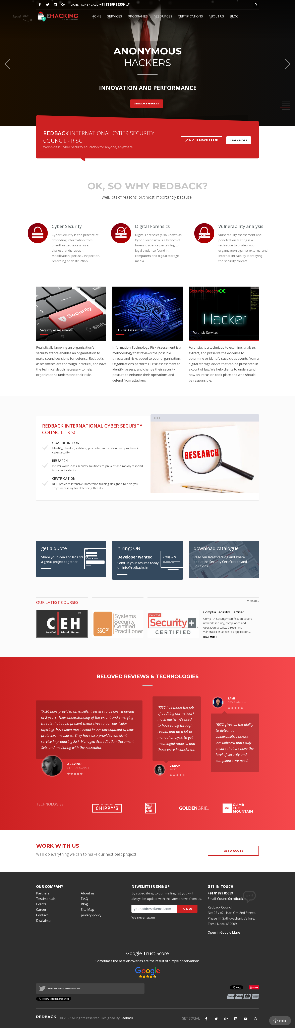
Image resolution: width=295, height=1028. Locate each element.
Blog (84, 904)
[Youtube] (245, 1018)
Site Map (87, 909)
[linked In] (235, 1018)
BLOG (234, 16)
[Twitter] (47, 4)
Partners (42, 893)
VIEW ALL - (253, 600)
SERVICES (114, 16)
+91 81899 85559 (112, 4)
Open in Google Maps (224, 932)
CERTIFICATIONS (190, 16)
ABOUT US (216, 16)
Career (41, 909)
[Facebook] (39, 4)
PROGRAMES (138, 16)
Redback (126, 1018)
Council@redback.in (231, 898)
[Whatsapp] (255, 1018)
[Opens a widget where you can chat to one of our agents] (280, 1021)
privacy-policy (91, 915)
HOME (96, 16)
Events (41, 904)
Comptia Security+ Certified (223, 612)
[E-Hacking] (57, 15)
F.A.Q (84, 898)
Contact (42, 915)
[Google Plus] (63, 4)
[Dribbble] (55, 4)
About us (88, 893)
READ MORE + (211, 636)
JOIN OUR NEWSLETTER (201, 140)
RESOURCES (163, 16)
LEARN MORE (238, 140)
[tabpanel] (205, 457)
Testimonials (46, 898)
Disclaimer (44, 920)
